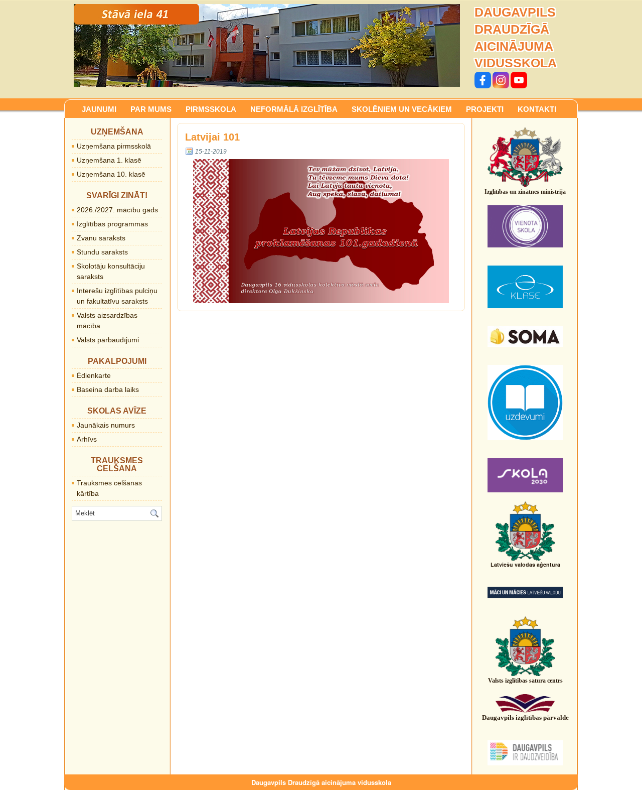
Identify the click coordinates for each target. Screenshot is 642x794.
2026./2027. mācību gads (117, 210)
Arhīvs (87, 439)
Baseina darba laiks (108, 389)
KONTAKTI (537, 109)
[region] (267, 45)
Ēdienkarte (94, 375)
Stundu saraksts (102, 252)
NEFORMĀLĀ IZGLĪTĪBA (294, 109)
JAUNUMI (99, 109)
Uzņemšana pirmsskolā (114, 146)
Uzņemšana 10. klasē (111, 174)
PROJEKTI (485, 109)
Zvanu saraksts (101, 238)
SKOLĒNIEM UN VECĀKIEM (402, 109)
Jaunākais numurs (106, 425)
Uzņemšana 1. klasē (109, 160)
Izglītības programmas (112, 224)
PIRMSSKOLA (211, 109)
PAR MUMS (151, 109)
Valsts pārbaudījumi (108, 340)
